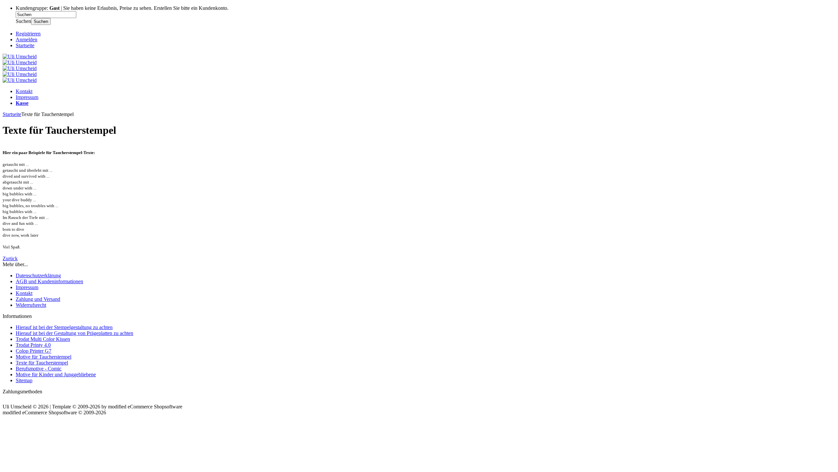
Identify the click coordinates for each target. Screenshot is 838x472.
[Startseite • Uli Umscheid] (20, 56)
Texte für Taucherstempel (42, 362)
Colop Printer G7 (33, 351)
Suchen (41, 21)
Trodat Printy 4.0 (33, 345)
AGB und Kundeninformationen (49, 281)
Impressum (27, 97)
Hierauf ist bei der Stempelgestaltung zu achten (64, 327)
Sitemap (24, 380)
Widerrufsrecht (31, 305)
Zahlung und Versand (38, 299)
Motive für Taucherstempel (43, 357)
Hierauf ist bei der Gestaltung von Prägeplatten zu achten (74, 333)
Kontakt (24, 91)
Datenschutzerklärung (38, 275)
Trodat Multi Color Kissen (43, 339)
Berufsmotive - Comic (39, 368)
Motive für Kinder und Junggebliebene (56, 374)
